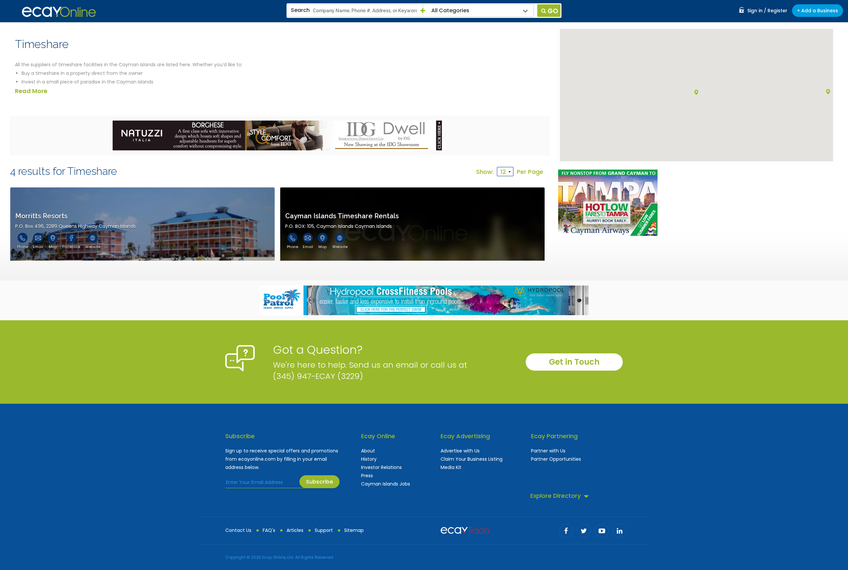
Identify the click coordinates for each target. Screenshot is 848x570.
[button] (828, 91)
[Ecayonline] (59, 12)
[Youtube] (602, 531)
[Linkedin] (620, 531)
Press (367, 475)
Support (324, 530)
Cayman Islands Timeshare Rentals (342, 216)
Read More (31, 91)
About (368, 450)
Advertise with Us (460, 450)
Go (553, 11)
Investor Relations (381, 467)
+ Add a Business (817, 10)
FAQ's (269, 530)
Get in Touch (574, 361)
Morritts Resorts (41, 216)
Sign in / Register (767, 10)
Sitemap (354, 530)
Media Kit (451, 467)
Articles (295, 530)
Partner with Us (548, 450)
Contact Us (238, 530)
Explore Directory (555, 496)
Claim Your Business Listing (472, 459)
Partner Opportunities (556, 459)
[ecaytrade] (465, 530)
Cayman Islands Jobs (385, 484)
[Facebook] (566, 531)
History (369, 459)
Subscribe (319, 482)
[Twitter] (584, 531)
